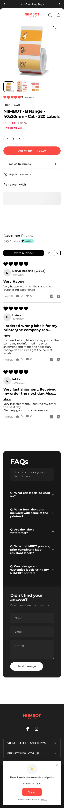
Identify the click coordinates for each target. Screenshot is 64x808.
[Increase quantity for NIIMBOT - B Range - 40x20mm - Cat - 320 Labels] (19, 139)
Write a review (23, 253)
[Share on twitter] (58, 296)
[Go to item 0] (8, 86)
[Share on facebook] (52, 296)
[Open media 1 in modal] (54, 27)
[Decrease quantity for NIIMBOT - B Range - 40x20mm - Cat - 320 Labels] (7, 139)
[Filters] (48, 253)
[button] (12, 97)
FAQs (36, 472)
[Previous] (5, 4)
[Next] (59, 4)
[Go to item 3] (35, 86)
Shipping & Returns (20, 174)
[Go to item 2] (22, 86)
